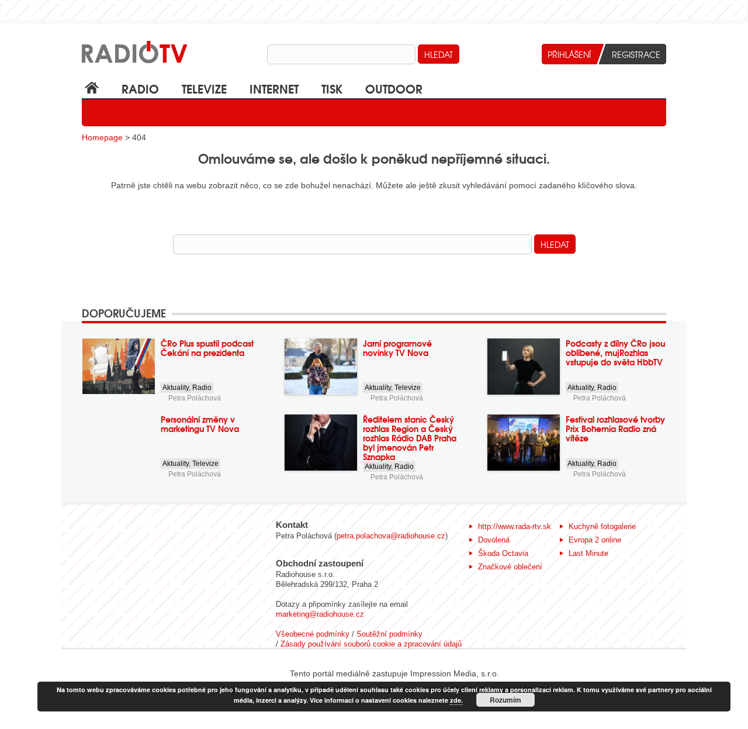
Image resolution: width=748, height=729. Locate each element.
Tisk (331, 88)
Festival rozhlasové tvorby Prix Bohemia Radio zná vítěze (615, 428)
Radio (140, 88)
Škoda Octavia (503, 553)
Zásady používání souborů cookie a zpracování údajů (371, 644)
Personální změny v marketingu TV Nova (200, 424)
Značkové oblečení (510, 566)
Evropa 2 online (595, 539)
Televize (204, 88)
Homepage (102, 137)
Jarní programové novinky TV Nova (397, 348)
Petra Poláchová (194, 398)
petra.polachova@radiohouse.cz (391, 535)
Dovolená (494, 539)
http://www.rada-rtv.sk (514, 526)
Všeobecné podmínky (312, 634)
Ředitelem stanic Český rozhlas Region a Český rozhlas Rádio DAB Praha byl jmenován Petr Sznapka (409, 438)
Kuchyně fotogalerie (602, 526)
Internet (274, 88)
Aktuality (175, 387)
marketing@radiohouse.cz (320, 614)
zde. (456, 700)
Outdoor (394, 88)
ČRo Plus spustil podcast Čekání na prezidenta (207, 348)
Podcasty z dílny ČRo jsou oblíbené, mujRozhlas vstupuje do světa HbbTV (615, 352)
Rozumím (505, 700)
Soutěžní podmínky (389, 634)
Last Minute (588, 553)
